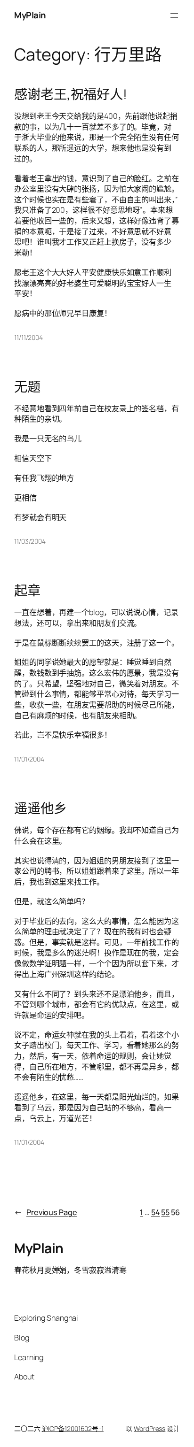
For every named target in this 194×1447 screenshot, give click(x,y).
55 (165, 1212)
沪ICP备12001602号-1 (73, 1428)
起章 (27, 590)
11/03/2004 (30, 541)
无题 (27, 386)
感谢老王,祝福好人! (70, 94)
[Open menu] (174, 15)
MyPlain (30, 15)
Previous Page (45, 1212)
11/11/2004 (28, 337)
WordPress (149, 1428)
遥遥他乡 (40, 808)
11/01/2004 (29, 758)
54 (155, 1212)
